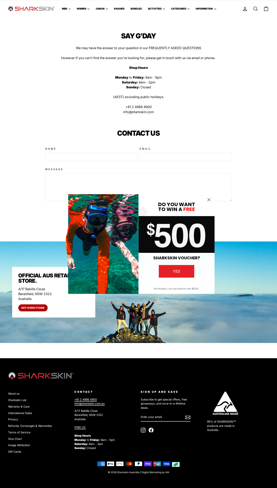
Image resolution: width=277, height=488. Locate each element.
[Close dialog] (209, 199)
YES (176, 271)
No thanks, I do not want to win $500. (176, 288)
